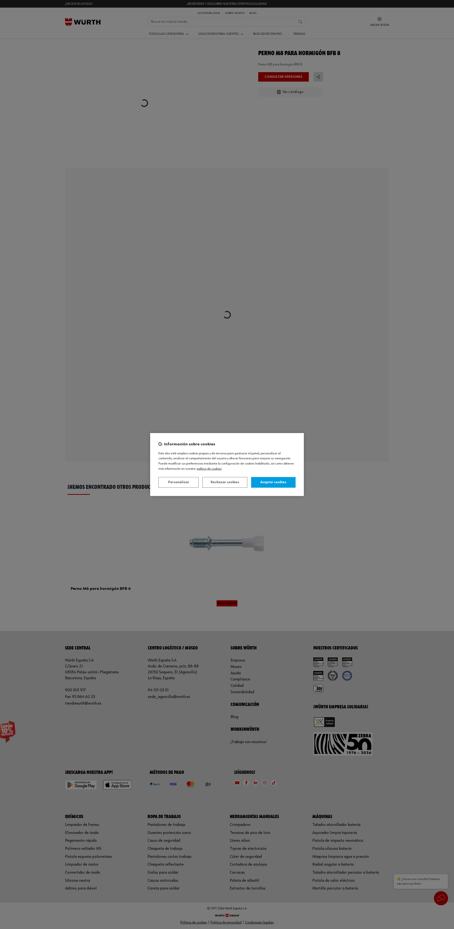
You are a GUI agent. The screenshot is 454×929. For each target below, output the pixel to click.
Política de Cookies (209, 468)
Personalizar (178, 482)
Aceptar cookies (273, 482)
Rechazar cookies (225, 482)
